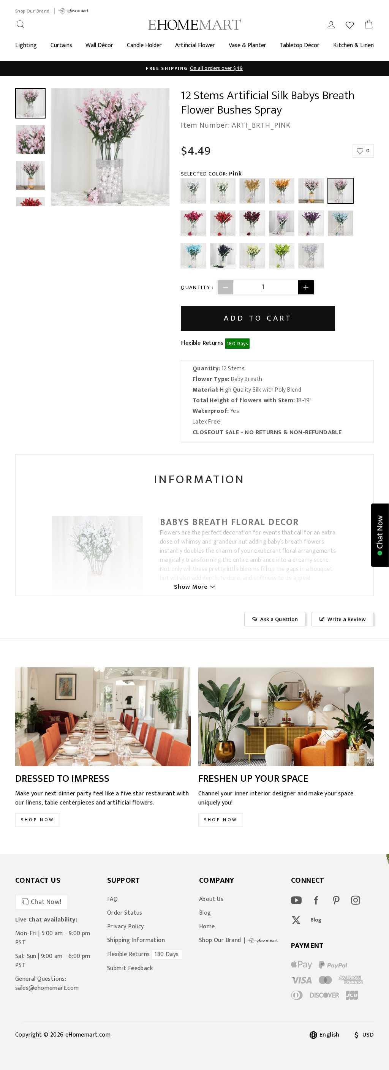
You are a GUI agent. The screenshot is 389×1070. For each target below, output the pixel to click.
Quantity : (197, 287)
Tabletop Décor (299, 45)
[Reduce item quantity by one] (226, 287)
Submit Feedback (130, 968)
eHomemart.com (88, 1035)
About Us (211, 899)
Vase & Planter (247, 45)
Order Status (124, 913)
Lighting (26, 45)
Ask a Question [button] (279, 619)
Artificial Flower (195, 45)
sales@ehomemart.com (47, 988)
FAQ (112, 899)
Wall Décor (99, 45)
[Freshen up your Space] (286, 716)
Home (207, 926)
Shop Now (37, 819)
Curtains (61, 45)
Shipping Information (136, 940)
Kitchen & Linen (353, 45)
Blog (205, 913)
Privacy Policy (125, 926)
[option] (194, 68)
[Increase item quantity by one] (306, 287)
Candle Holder (144, 45)
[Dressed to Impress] (103, 716)
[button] (380, 535)
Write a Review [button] (346, 619)
